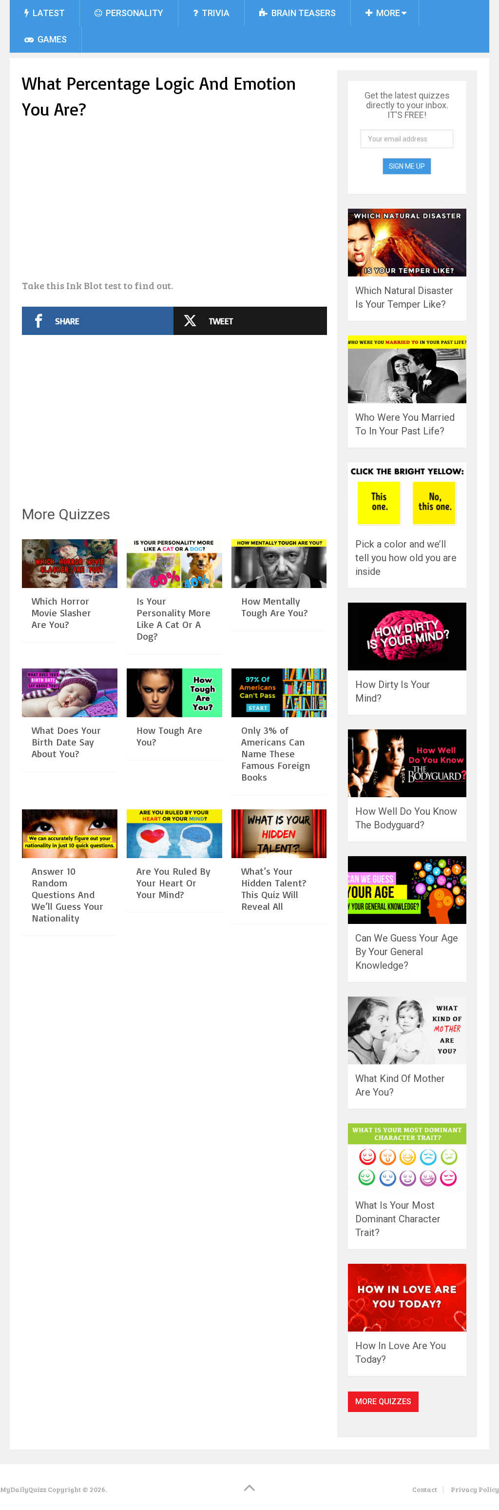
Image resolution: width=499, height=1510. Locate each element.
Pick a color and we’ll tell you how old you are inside (406, 557)
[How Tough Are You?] (174, 692)
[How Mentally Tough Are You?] (279, 563)
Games (51, 39)
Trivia (215, 13)
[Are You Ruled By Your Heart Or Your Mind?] (174, 833)
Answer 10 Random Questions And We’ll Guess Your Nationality (67, 894)
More (387, 13)
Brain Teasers (302, 13)
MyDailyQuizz (23, 1489)
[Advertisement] (174, 201)
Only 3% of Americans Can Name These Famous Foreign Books (275, 753)
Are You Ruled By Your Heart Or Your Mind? (173, 883)
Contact (424, 1489)
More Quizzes (383, 1401)
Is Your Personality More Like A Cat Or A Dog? (173, 618)
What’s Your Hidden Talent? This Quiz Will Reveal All (274, 888)
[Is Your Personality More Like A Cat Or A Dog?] (174, 563)
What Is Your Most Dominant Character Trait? (398, 1218)
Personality (133, 13)
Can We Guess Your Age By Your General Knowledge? (406, 951)
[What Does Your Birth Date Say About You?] (69, 692)
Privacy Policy (475, 1489)
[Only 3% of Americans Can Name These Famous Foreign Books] (279, 692)
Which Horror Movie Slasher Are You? (61, 612)
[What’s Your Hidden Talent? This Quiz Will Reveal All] (279, 833)
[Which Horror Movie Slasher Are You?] (69, 563)
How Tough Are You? (169, 736)
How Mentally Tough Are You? (274, 607)
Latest (48, 13)
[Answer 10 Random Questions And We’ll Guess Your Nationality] (69, 833)
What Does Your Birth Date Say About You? (66, 742)
